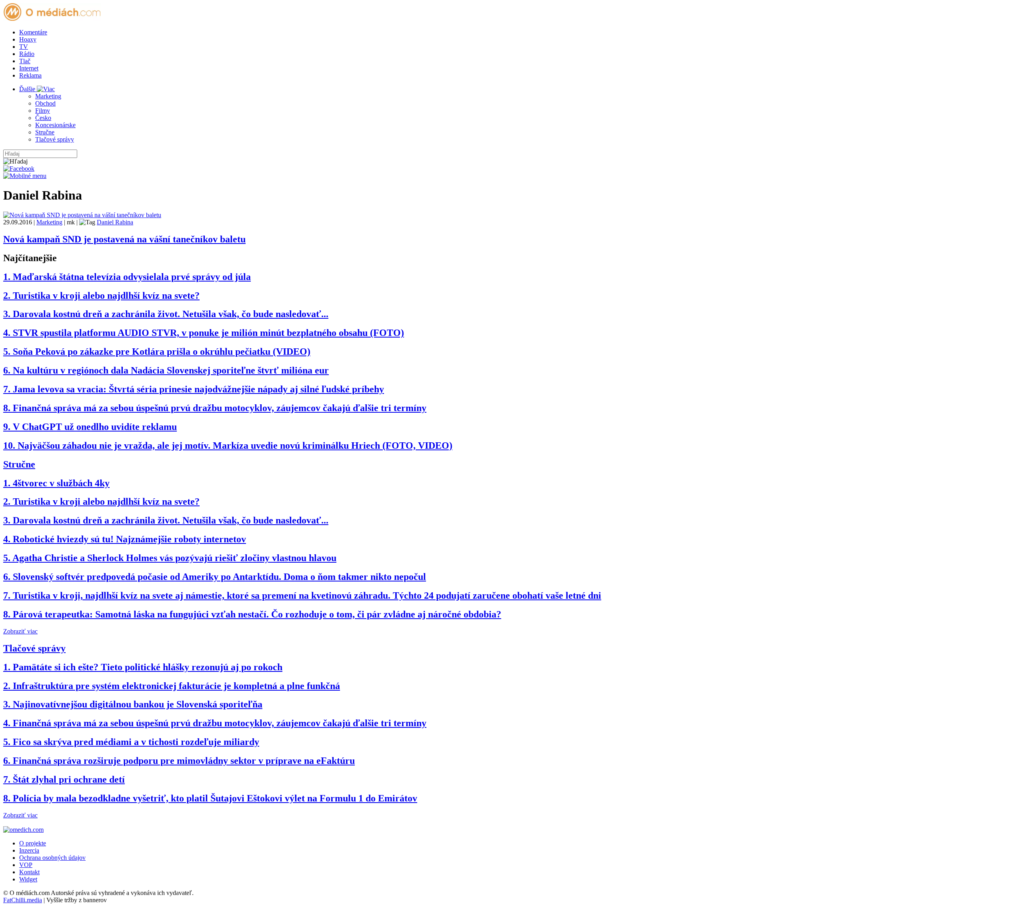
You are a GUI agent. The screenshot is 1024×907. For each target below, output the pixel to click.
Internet (28, 68)
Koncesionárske (55, 125)
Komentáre (33, 32)
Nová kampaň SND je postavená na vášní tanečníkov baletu (124, 239)
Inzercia (29, 850)
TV (23, 46)
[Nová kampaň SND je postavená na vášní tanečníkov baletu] (82, 215)
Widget (28, 879)
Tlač (24, 61)
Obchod (45, 103)
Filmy (42, 110)
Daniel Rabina (115, 222)
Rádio (26, 53)
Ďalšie (28, 89)
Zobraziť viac (20, 631)
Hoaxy (27, 39)
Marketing (48, 96)
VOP (25, 864)
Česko (43, 117)
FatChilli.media (22, 900)
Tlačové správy (54, 139)
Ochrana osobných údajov (52, 857)
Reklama (30, 75)
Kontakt (29, 872)
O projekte (32, 843)
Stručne (44, 132)
